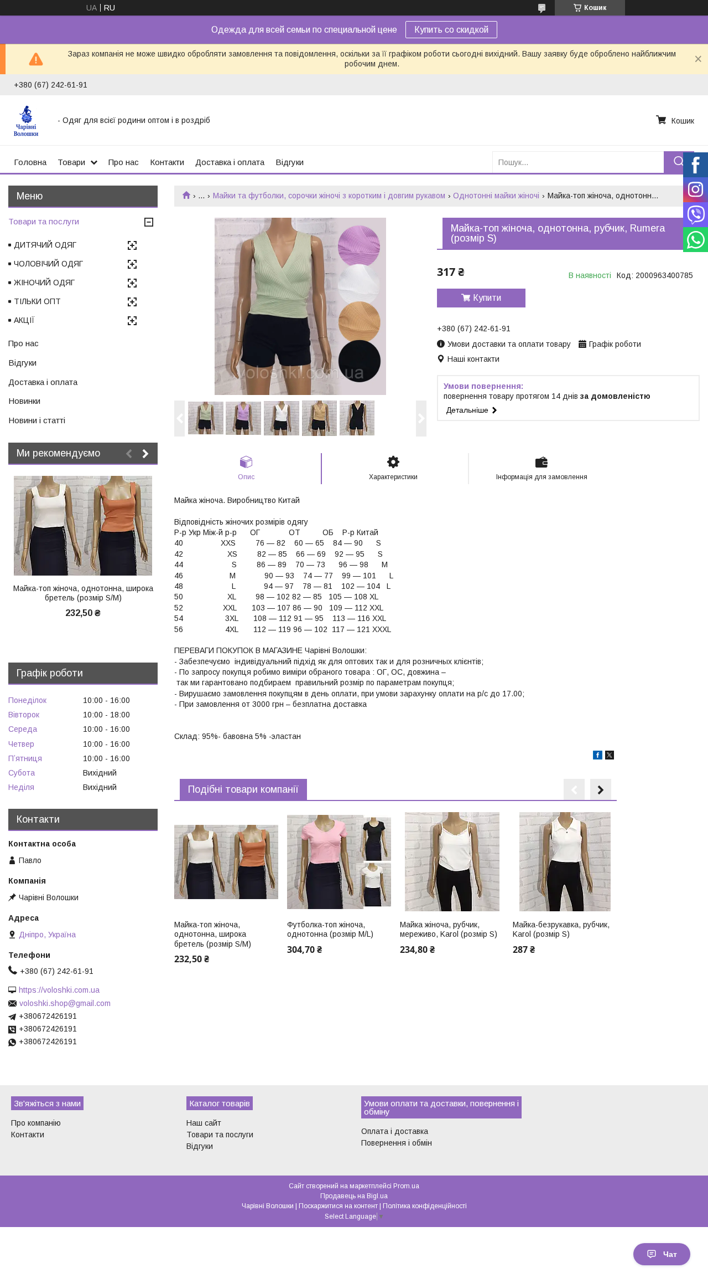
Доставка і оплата (229, 162)
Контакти (167, 162)
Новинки (24, 401)
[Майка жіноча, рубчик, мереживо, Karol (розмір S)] (451, 862)
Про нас (123, 162)
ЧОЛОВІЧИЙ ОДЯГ (48, 263)
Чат (670, 1254)
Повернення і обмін (396, 1142)
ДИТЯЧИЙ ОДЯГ (45, 244)
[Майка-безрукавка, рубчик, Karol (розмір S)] (564, 862)
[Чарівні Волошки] (29, 120)
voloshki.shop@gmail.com (65, 1003)
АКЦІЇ (24, 320)
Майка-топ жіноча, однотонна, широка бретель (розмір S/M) (212, 934)
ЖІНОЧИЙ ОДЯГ (44, 282)
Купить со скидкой (451, 29)
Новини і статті (36, 420)
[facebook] (597, 756)
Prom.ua (406, 1186)
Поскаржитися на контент (338, 1206)
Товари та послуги (43, 221)
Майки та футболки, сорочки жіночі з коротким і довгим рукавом (329, 195)
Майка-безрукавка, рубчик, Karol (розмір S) (561, 929)
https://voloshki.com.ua (59, 990)
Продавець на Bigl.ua (354, 1196)
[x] (609, 756)
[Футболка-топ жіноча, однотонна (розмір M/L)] (339, 862)
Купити (487, 297)
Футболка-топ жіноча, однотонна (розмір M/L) (330, 929)
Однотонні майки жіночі (496, 195)
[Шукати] (679, 162)
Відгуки (289, 162)
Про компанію (36, 1122)
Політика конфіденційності (425, 1206)
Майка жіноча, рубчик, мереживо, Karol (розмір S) (448, 929)
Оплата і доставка (394, 1131)
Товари (71, 162)
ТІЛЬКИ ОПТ (37, 301)
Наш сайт (203, 1122)
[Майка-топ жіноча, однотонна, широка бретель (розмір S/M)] (226, 862)
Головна (30, 162)
